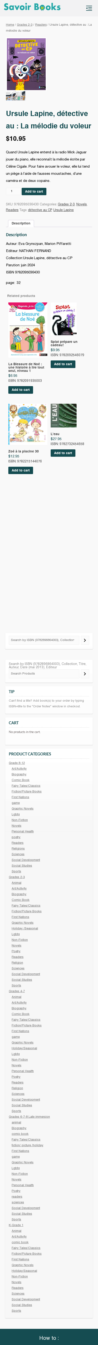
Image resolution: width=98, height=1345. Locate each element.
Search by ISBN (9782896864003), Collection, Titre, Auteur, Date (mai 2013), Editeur (47, 666)
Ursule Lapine (63, 210)
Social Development (26, 860)
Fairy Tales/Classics (26, 786)
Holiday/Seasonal (24, 1048)
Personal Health (23, 831)
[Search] (85, 640)
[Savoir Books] (34, 8)
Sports (16, 871)
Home (10, 25)
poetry (16, 837)
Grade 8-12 (17, 763)
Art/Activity (19, 768)
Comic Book (20, 780)
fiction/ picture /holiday (27, 1145)
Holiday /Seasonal (25, 928)
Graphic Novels (23, 808)
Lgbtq (16, 814)
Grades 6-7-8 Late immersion (29, 1117)
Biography (19, 774)
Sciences (18, 854)
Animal (16, 883)
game (16, 803)
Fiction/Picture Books (27, 791)
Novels (81, 204)
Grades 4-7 (17, 991)
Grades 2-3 (24, 25)
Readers (41, 25)
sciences (18, 1202)
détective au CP (40, 210)
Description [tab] (21, 223)
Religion (17, 962)
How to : (49, 1338)
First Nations (20, 797)
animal (16, 1122)
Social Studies (22, 865)
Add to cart (34, 191)
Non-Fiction (20, 820)
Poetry (16, 951)
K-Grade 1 (16, 1225)
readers (17, 1196)
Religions (18, 848)
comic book (20, 1134)
